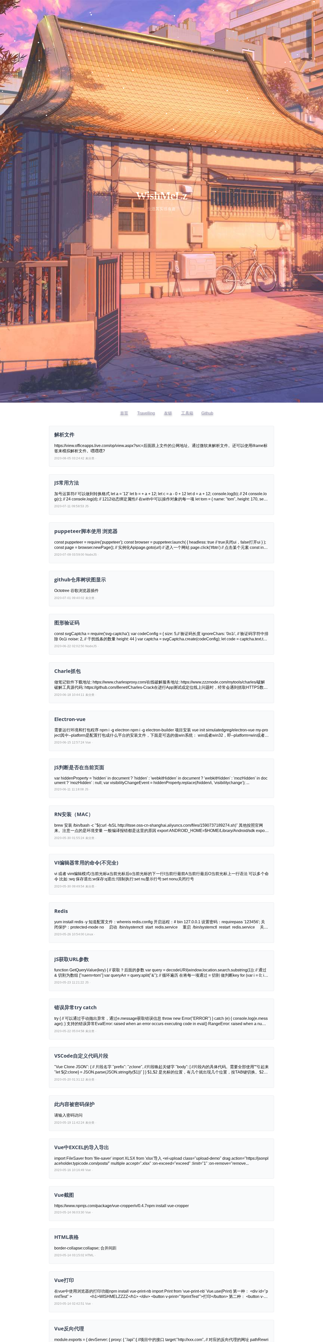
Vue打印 (64, 1280)
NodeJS (91, 554)
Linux (89, 934)
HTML (89, 1255)
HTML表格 (66, 1237)
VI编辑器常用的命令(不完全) (86, 862)
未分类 (90, 458)
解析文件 (64, 434)
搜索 (49, 1338)
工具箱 (187, 413)
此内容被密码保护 (74, 1104)
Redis (61, 911)
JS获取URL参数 (71, 959)
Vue (88, 742)
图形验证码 (66, 622)
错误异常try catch (75, 1007)
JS (87, 506)
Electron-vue (70, 719)
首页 (124, 413)
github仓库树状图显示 (80, 579)
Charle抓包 (67, 671)
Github (207, 413)
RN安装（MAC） (73, 814)
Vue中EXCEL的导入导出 (81, 1147)
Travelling (146, 413)
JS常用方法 (66, 482)
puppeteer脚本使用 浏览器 (86, 531)
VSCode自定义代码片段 (81, 1055)
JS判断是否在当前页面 (79, 767)
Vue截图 (64, 1194)
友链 (168, 413)
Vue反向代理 (69, 1328)
